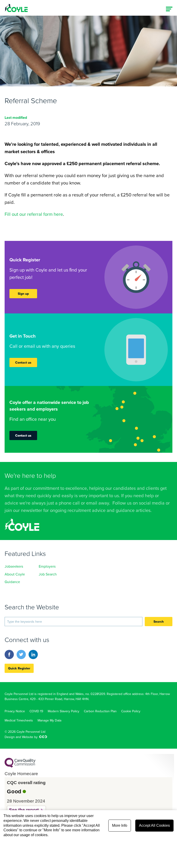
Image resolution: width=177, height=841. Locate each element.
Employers (47, 566)
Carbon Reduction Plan (100, 711)
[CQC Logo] (20, 766)
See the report (24, 809)
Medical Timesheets (19, 720)
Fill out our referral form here (34, 214)
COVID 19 (36, 711)
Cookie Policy (130, 711)
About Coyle (15, 574)
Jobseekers (14, 566)
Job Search (48, 574)
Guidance (12, 581)
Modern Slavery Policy (63, 711)
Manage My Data (49, 720)
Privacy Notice (15, 711)
